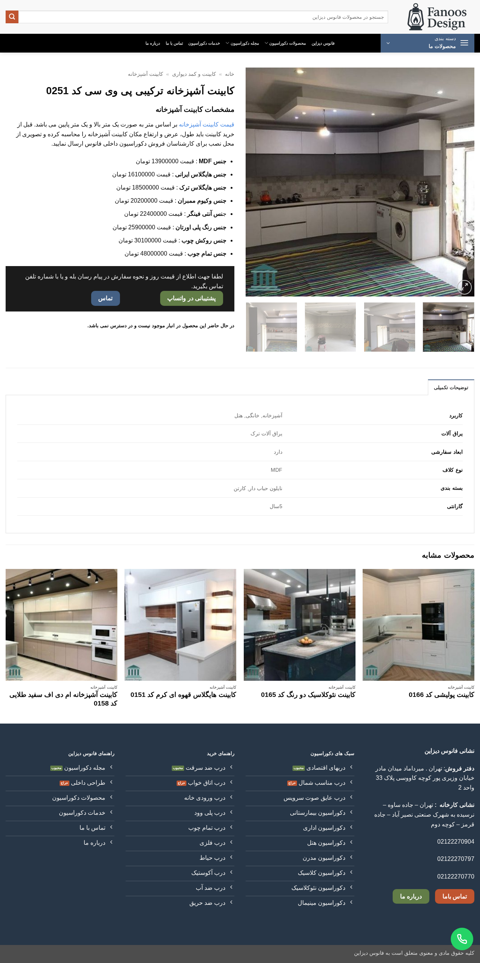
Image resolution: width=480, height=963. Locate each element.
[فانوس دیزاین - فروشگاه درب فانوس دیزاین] (436, 17)
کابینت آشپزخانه (145, 74)
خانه (229, 74)
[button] (427, 43)
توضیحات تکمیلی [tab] (451, 387)
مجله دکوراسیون (245, 43)
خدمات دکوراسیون (204, 43)
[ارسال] (12, 17)
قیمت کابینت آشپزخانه (206, 124)
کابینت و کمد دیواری (194, 74)
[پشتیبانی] (462, 939)
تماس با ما (174, 43)
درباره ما (153, 43)
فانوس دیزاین (323, 43)
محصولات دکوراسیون (287, 43)
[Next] (254, 182)
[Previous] (460, 182)
